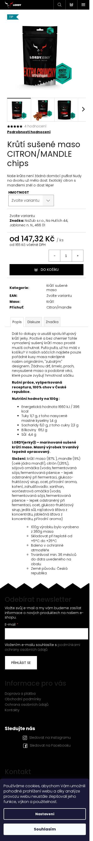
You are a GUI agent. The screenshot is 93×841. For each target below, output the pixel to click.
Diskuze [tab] (33, 322)
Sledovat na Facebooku (50, 745)
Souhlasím (45, 829)
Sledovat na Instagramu (50, 737)
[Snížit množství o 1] (54, 255)
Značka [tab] (52, 322)
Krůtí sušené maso (56, 287)
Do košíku (50, 269)
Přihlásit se (21, 662)
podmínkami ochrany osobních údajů (42, 647)
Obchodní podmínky (23, 699)
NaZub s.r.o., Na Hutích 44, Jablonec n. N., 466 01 (39, 223)
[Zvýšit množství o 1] (77, 255)
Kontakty (12, 710)
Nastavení (44, 814)
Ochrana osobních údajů (26, 704)
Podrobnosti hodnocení (29, 132)
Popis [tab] (17, 322)
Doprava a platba (20, 693)
